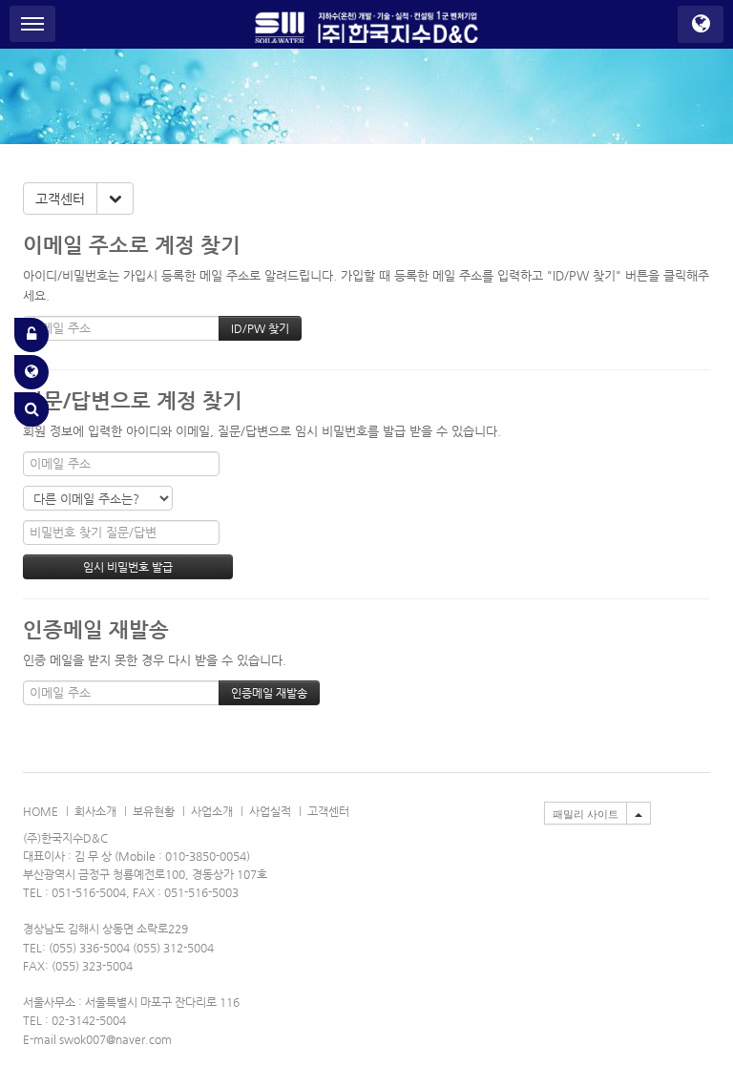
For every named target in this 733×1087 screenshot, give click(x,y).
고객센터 (60, 198)
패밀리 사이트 (585, 814)
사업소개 (212, 811)
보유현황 (154, 811)
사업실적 (270, 811)
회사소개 (95, 811)
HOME (40, 811)
